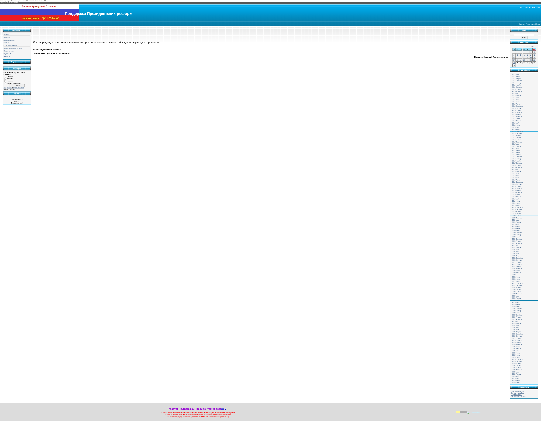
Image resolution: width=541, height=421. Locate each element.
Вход (538, 24)
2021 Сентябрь (517, 258)
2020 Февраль (517, 218)
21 (527, 60)
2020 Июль (516, 228)
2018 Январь (516, 165)
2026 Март (516, 372)
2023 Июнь (516, 302)
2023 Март (516, 296)
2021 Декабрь (517, 264)
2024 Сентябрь (517, 334)
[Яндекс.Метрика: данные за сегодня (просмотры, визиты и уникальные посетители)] (474, 413)
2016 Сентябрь (517, 131)
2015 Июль (516, 102)
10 (514, 57)
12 (521, 57)
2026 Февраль (517, 370)
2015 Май (515, 97)
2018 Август (516, 180)
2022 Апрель (516, 273)
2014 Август (516, 78)
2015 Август (516, 104)
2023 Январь (516, 292)
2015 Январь (516, 89)
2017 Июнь (516, 150)
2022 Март (516, 270)
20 (524, 60)
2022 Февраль (517, 268)
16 (534, 57)
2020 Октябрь (517, 235)
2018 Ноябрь (516, 186)
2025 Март (516, 346)
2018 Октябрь (517, 184)
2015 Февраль (517, 91)
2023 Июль (516, 304)
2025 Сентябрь (517, 359)
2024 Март (516, 321)
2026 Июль (516, 380)
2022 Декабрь (517, 289)
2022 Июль (516, 279)
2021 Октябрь (517, 260)
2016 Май (515, 123)
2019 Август (516, 205)
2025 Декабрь (517, 365)
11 (517, 57)
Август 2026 (529, 47)
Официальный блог (518, 391)
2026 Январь (516, 368)
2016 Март (516, 119)
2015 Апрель (516, 95)
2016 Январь (516, 114)
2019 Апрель (516, 197)
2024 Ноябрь (516, 338)
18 (517, 60)
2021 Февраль (517, 243)
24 (514, 63)
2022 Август (516, 281)
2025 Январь (516, 342)
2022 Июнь (516, 277)
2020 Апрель (516, 222)
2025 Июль (516, 355)
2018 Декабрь (517, 188)
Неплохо (10, 81)
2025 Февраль (517, 344)
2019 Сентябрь (517, 207)
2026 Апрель (516, 374)
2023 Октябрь (517, 311)
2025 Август (516, 357)
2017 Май (515, 148)
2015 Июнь (516, 100)
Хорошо (10, 78)
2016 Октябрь (517, 133)
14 (527, 57)
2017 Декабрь (517, 163)
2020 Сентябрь (517, 232)
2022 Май (515, 275)
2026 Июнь (516, 378)
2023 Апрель (516, 298)
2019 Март (516, 195)
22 (531, 60)
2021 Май (515, 249)
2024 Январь (516, 317)
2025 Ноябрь (516, 363)
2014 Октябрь (517, 83)
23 (534, 60)
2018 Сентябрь (517, 182)
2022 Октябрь (517, 285)
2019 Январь (516, 190)
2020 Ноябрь (516, 237)
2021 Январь (516, 241)
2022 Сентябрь (517, 283)
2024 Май (515, 325)
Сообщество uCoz (517, 393)
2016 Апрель (516, 121)
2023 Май (515, 300)
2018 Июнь (516, 176)
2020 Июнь (516, 226)
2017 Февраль (517, 142)
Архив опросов (18, 87)
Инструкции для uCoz (518, 396)
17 (514, 60)
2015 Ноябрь (516, 110)
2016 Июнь (516, 125)
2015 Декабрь (517, 112)
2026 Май (515, 376)
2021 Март (516, 245)
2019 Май (515, 199)
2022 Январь (516, 266)
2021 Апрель (516, 247)
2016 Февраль (517, 116)
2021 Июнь (516, 251)
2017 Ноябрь (516, 161)
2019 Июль (516, 203)
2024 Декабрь (517, 340)
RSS (538, 7)
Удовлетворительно (14, 83)
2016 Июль (516, 127)
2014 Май (515, 74)
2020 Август (516, 230)
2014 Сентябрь (517, 81)
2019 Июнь (516, 201)
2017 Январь (516, 140)
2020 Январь (516, 216)
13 (524, 57)
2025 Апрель (516, 349)
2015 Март (516, 93)
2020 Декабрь (517, 239)
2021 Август (516, 256)
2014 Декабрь (517, 87)
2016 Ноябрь (516, 135)
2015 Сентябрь (517, 106)
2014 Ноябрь (516, 85)
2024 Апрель (516, 323)
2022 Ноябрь (516, 287)
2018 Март (516, 169)
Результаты (8, 87)
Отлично (10, 76)
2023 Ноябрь (516, 313)
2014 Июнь (516, 76)
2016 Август (516, 129)
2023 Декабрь (517, 315)
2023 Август (516, 306)
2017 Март (516, 144)
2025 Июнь (516, 353)
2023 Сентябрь (517, 308)
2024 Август (516, 332)
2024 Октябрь (517, 336)
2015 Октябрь (517, 108)
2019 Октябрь (517, 209)
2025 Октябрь (517, 361)
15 (531, 57)
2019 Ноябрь (516, 211)
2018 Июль (516, 178)
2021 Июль (516, 254)
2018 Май (515, 173)
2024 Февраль (517, 319)
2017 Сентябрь (517, 157)
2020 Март (516, 220)
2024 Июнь (516, 327)
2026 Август (516, 382)
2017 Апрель (516, 146)
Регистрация (530, 24)
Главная (522, 24)
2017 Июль (516, 152)
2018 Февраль (517, 167)
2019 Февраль (517, 192)
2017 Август (516, 154)
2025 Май (515, 351)
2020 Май (515, 224)
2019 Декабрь (517, 214)
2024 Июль (516, 330)
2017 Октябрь (517, 159)
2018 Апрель (516, 171)
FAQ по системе (516, 395)
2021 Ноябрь (516, 262)
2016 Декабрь (517, 138)
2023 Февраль (517, 294)
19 (521, 60)
